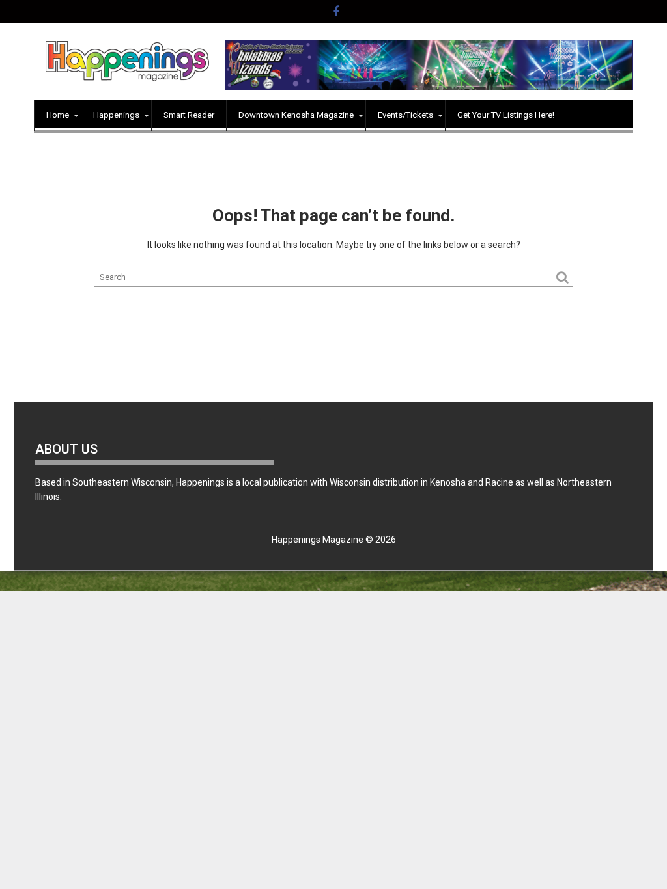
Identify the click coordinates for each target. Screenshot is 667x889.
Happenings (116, 115)
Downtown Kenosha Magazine (296, 115)
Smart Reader (188, 115)
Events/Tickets (405, 115)
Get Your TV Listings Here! (505, 115)
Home (57, 115)
